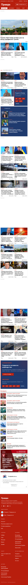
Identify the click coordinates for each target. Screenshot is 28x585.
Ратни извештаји (19, 551)
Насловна (11, 8)
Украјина (17, 553)
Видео (2, 542)
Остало (17, 560)
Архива (2, 544)
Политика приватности (6, 523)
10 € (20, 98)
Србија (18, 8)
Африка (17, 558)
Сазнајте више (7, 374)
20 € (23, 98)
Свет (23, 8)
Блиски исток (18, 556)
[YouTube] (3, 506)
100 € (20, 101)
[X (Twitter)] (5, 506)
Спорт (2, 551)
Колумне (17, 532)
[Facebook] (1, 506)
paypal (17, 103)
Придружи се (22, 4)
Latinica (20, 1)
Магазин (3, 539)
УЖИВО (5, 8)
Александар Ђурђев (20, 545)
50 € (17, 101)
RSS (2, 528)
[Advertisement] (14, 15)
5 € (16, 98)
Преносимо (18, 547)
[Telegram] (7, 506)
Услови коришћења (5, 526)
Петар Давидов (19, 539)
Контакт (25, 1)
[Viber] (10, 506)
